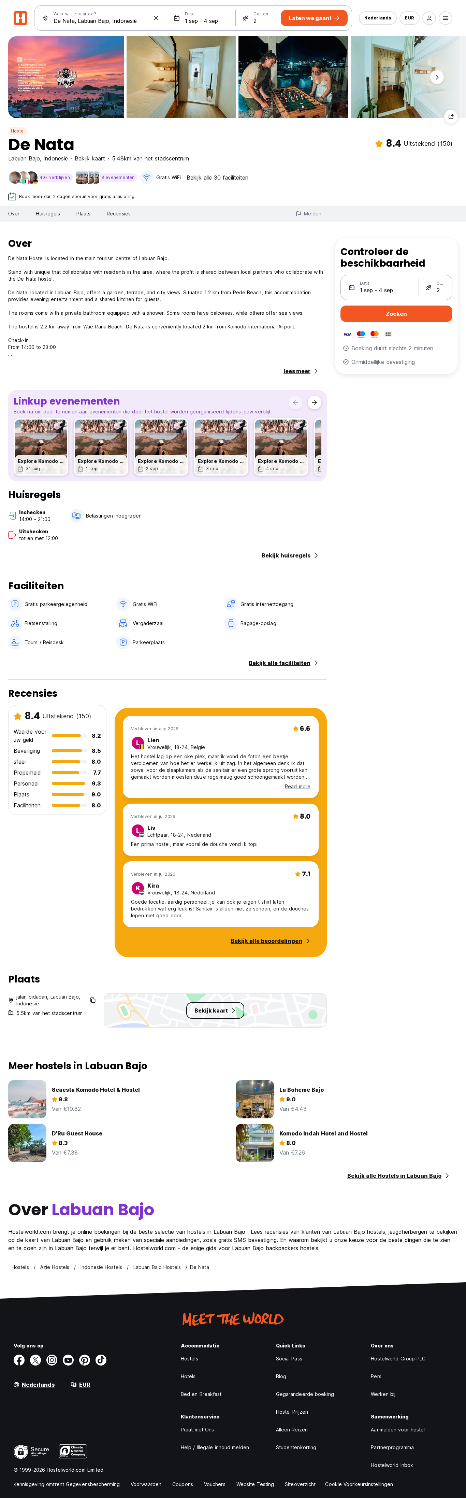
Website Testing (255, 1484)
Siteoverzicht (300, 1484)
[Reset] (156, 18)
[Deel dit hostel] (451, 117)
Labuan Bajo (24, 158)
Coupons (182, 1484)
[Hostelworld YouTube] (68, 1360)
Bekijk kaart (90, 158)
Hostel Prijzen (292, 1412)
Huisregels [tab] (48, 213)
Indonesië (55, 158)
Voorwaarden (146, 1484)
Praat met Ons (197, 1429)
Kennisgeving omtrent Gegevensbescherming (67, 1484)
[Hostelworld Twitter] (35, 1360)
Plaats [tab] (83, 213)
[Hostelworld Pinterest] (84, 1360)
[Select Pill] (429, 18)
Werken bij (383, 1394)
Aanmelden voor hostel (398, 1429)
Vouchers (214, 1484)
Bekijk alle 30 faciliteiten (217, 177)
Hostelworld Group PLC (398, 1358)
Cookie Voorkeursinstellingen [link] (359, 1484)
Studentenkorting (296, 1447)
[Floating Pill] (437, 77)
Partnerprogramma (392, 1447)
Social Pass (289, 1358)
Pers (376, 1376)
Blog (281, 1376)
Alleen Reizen (292, 1429)
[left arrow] (295, 402)
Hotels (188, 1376)
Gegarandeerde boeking (305, 1394)
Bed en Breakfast (201, 1394)
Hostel (18, 130)
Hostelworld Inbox (392, 1465)
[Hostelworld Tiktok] (101, 1360)
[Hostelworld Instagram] (51, 1360)
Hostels (189, 1358)
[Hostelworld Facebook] (19, 1360)
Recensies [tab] (119, 213)
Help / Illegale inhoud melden (215, 1447)
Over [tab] (13, 213)
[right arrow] (314, 402)
